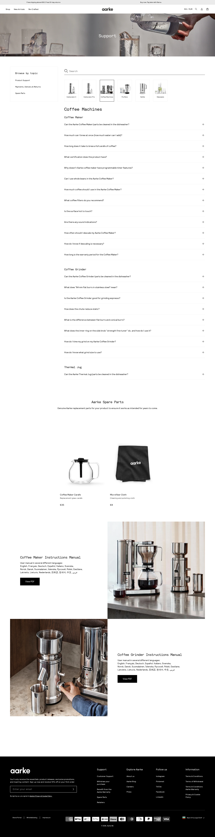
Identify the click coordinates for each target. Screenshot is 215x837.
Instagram (160, 776)
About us (130, 776)
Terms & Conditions (194, 776)
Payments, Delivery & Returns (28, 87)
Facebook (160, 792)
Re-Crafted (33, 9)
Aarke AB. (110, 826)
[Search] (196, 9)
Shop (8, 9)
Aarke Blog (131, 781)
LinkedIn (159, 797)
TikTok (158, 786)
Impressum (46, 818)
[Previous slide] (63, 463)
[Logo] (107, 9)
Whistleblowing (32, 818)
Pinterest (160, 781)
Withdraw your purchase (103, 782)
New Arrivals (19, 9)
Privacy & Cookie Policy (193, 795)
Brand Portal (17, 818)
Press (129, 792)
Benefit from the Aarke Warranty (104, 790)
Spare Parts (20, 93)
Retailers (101, 802)
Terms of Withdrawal (194, 781)
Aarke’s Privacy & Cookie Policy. (41, 796)
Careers (130, 786)
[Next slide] (102, 463)
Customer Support (105, 776)
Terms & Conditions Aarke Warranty (194, 788)
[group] (71, 91)
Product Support (22, 80)
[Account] (202, 9)
